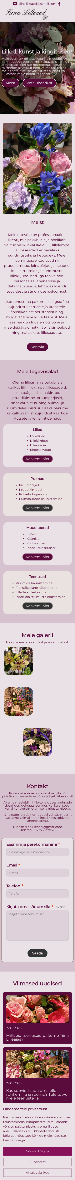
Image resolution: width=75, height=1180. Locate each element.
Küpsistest (37, 1162)
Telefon (14, 886)
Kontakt (37, 347)
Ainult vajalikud (37, 1172)
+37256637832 (43, 830)
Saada (37, 953)
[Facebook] (59, 4)
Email (13, 865)
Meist (10, 83)
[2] (18, 701)
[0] (18, 661)
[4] (37, 742)
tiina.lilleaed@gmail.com (34, 4)
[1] (56, 661)
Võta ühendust (39, 83)
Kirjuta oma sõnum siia (35, 907)
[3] (56, 701)
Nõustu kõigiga (37, 1151)
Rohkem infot (37, 459)
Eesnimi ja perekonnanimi (33, 844)
